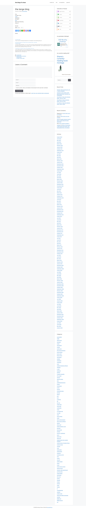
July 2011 (59, 238)
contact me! (52, 2)
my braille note (60, 411)
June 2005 (59, 305)
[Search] (69, 80)
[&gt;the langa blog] (34, 40)
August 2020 (59, 170)
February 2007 (60, 290)
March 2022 (59, 143)
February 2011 (60, 246)
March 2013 (59, 204)
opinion (58, 423)
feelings (58, 372)
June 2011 (59, 240)
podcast (58, 431)
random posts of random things (63, 443)
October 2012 (59, 213)
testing (58, 478)
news (58, 414)
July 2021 (59, 153)
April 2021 (59, 157)
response (59, 453)
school (58, 458)
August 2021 (59, 152)
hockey (58, 384)
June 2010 (59, 256)
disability (59, 367)
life (57, 401)
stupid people (59, 473)
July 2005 (59, 304)
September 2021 (60, 150)
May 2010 (59, 258)
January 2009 (60, 282)
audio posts (59, 348)
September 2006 (60, 295)
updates (58, 492)
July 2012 (59, 218)
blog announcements (61, 350)
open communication (61, 419)
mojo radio (59, 406)
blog (16, 20)
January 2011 (59, 248)
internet (58, 392)
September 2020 (60, 169)
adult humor (59, 340)
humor (58, 387)
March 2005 (59, 311)
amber (58, 343)
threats (58, 481)
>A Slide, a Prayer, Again (20, 58)
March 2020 (59, 179)
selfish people (59, 461)
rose (58, 456)
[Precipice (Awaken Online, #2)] (59, 71)
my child (58, 413)
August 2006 (59, 297)
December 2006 (60, 292)
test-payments (61, 2)
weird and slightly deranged (62, 495)
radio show (59, 436)
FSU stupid (59, 375)
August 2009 (59, 270)
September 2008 (60, 289)
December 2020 (60, 164)
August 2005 (59, 302)
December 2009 (60, 265)
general (58, 377)
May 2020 (59, 175)
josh (58, 396)
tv (57, 488)
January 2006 (60, 300)
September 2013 (60, 197)
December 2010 (60, 250)
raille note (59, 438)
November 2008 (60, 285)
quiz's (58, 435)
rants (58, 448)
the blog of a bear (20, 2)
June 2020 (59, 174)
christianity (59, 360)
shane (58, 463)
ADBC (58, 338)
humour (58, 389)
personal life (59, 430)
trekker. (58, 487)
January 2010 (59, 263)
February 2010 (60, 262)
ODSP (58, 418)
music (58, 409)
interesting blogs (60, 391)
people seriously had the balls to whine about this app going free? (64, 120)
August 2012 (59, 216)
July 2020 (59, 172)
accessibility (59, 337)
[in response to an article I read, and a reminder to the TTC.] (34, 50)
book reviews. (60, 352)
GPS (58, 381)
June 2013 (59, 199)
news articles (59, 416)
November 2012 (60, 211)
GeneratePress (49, 507)
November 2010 (60, 251)
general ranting (60, 379)
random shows (60, 444)
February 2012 (60, 226)
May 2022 (59, 140)
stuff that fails (60, 471)
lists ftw (58, 402)
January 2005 (59, 312)
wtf (57, 502)
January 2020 (59, 182)
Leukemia (59, 399)
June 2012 (59, 219)
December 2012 (60, 209)
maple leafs (59, 404)
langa (16, 16)
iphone (58, 394)
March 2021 (59, 158)
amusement (59, 345)
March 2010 (59, 260)
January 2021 (59, 162)
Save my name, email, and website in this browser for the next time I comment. (32, 87)
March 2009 (59, 278)
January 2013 (59, 207)
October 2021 (59, 148)
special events (60, 468)
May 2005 (59, 307)
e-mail (58, 369)
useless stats (59, 493)
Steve (58, 119)
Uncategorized (60, 490)
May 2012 (59, 221)
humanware (59, 386)
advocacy (59, 342)
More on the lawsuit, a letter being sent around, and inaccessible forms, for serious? (63, 126)
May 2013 (59, 201)
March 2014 (59, 192)
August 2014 (59, 187)
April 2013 (59, 202)
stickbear (59, 125)
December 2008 (60, 283)
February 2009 (60, 280)
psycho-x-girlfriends (61, 433)
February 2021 (60, 160)
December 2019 (60, 184)
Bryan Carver (59, 355)
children (58, 359)
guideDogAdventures (61, 382)
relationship (59, 449)
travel (58, 485)
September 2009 (60, 268)
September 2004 (60, 319)
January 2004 (60, 327)
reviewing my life (60, 454)
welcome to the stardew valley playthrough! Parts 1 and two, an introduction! (63, 94)
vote (56, 2)
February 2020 (60, 180)
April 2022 (59, 142)
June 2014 (59, 189)
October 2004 (60, 317)
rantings (58, 446)
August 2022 (59, 137)
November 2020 (60, 165)
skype (58, 465)
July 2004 (59, 322)
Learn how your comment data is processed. (40, 93)
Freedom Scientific (60, 374)
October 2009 (60, 267)
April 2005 (59, 309)
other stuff (59, 424)
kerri (58, 397)
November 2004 (60, 316)
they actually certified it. (64, 123)
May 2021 (59, 155)
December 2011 (60, 229)
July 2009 (59, 272)
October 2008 (60, 287)
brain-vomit (59, 353)
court (58, 364)
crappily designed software (62, 365)
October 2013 (59, 196)
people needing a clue (61, 426)
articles (58, 347)
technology (59, 475)
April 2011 (59, 243)
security (58, 460)
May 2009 (59, 275)
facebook (59, 370)
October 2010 (59, 253)
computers (59, 362)
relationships (59, 451)
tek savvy (59, 476)
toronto (58, 483)
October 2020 (60, 167)
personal (58, 428)
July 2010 (59, 255)
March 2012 (59, 224)
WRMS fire (59, 498)
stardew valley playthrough (62, 470)
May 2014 (59, 191)
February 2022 (60, 145)
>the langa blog (19, 57)
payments (68, 2)
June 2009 (59, 273)
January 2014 (59, 194)
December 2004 (60, 314)
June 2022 (59, 138)
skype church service (61, 466)
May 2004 (59, 326)
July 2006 (59, 299)
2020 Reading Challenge (62, 40)
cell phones (59, 357)
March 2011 (59, 245)
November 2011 (60, 231)
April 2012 (59, 223)
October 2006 (60, 294)
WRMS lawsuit (60, 500)
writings (58, 497)
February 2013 (60, 206)
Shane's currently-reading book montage (62, 59)
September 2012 (60, 214)
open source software (61, 421)
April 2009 (59, 277)
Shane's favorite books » (66, 74)
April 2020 (59, 177)
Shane (61, 43)
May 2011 (59, 241)
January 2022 (59, 147)
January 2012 (59, 228)
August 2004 (59, 321)
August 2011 (59, 236)
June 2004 (59, 324)
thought (58, 480)
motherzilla (59, 408)
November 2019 (60, 186)
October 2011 (59, 233)
